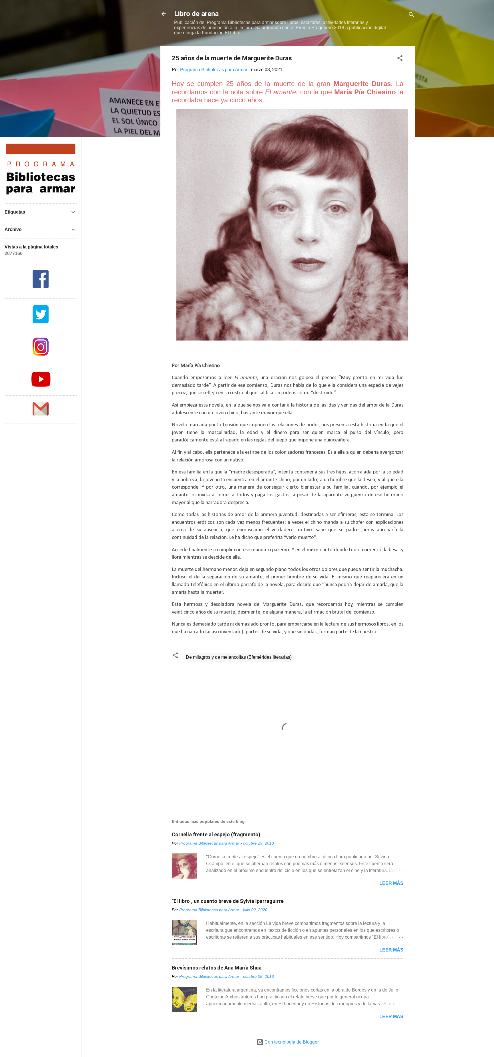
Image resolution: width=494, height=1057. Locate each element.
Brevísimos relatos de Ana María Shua (217, 968)
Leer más (391, 883)
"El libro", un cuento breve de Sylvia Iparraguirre (228, 901)
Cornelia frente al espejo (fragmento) (216, 834)
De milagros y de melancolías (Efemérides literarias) (239, 657)
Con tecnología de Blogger (291, 1042)
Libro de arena (196, 14)
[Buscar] (411, 15)
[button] (400, 59)
